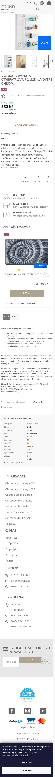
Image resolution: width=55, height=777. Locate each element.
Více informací (21, 755)
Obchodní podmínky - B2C (20, 483)
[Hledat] (35, 3)
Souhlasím (26, 770)
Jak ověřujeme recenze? (18, 512)
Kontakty (10, 524)
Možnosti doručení (27, 125)
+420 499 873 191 (20, 615)
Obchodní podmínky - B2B (20, 489)
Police (29, 452)
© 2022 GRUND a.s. (27, 739)
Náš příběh (11, 543)
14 (28, 456)
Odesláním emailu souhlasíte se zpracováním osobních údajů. (46, 660)
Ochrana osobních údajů (19, 495)
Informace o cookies (27, 733)
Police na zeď (6, 407)
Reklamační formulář (17, 506)
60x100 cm (19, 303)
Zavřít (15, 173)
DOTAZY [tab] (15, 317)
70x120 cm (30, 303)
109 (28, 449)
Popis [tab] (6, 317)
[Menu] (49, 3)
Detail (27, 293)
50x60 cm (9, 303)
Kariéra (9, 561)
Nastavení (27, 762)
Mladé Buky (17, 610)
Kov (28, 443)
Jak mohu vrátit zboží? (18, 518)
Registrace (11, 538)
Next (43, 274)
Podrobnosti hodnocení (35, 96)
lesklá (29, 436)
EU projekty (12, 549)
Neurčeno (31, 446)
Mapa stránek (27, 727)
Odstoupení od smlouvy (18, 501)
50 (28, 440)
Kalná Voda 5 (18, 604)
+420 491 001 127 (20, 575)
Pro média (11, 555)
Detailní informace (8, 167)
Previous (12, 274)
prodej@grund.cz (20, 581)
